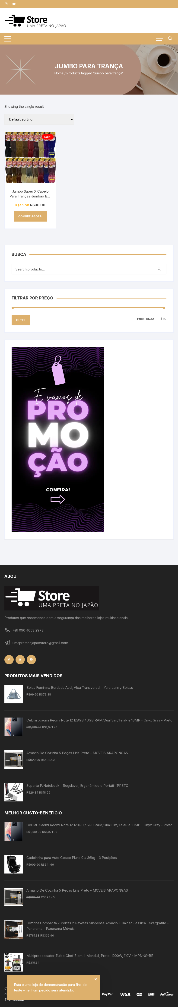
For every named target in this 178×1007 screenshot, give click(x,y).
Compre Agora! (30, 216)
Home (59, 73)
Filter (20, 320)
